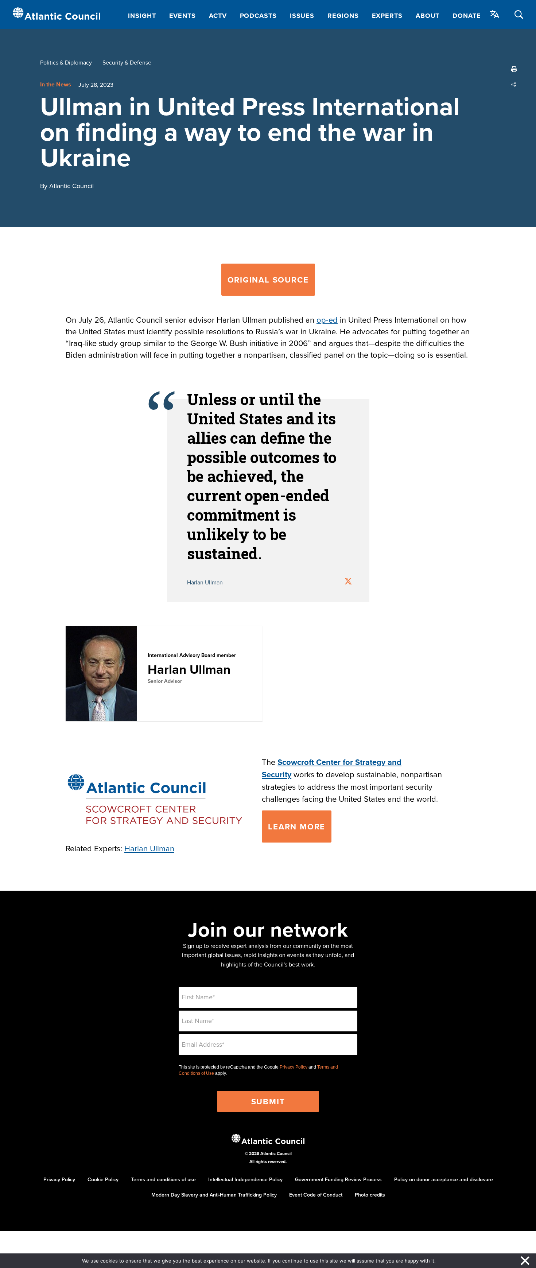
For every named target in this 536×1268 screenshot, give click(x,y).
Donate (467, 15)
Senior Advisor (165, 681)
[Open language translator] (494, 14)
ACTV (218, 15)
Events (182, 15)
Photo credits (370, 1194)
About (428, 15)
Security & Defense (126, 62)
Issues (302, 15)
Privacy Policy (293, 1067)
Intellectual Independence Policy (245, 1179)
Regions (342, 15)
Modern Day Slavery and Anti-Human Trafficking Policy (214, 1194)
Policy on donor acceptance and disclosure (443, 1179)
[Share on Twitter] (348, 582)
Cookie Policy (103, 1179)
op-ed (327, 319)
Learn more (296, 826)
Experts (387, 15)
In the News (55, 84)
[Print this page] (514, 69)
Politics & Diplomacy (66, 62)
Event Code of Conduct (315, 1194)
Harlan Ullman (189, 669)
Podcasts (258, 15)
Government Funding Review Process (338, 1179)
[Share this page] (514, 84)
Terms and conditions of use (163, 1179)
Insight (142, 15)
